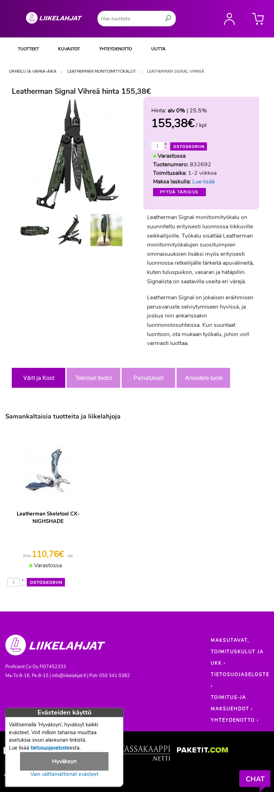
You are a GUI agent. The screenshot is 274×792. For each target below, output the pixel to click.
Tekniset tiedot (93, 378)
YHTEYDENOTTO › (235, 720)
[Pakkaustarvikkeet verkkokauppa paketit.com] (202, 751)
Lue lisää (203, 182)
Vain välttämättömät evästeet (64, 774)
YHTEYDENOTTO (115, 49)
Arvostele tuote (204, 378)
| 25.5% (187, 111)
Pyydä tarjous (179, 192)
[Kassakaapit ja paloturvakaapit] (144, 755)
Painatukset (148, 378)
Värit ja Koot (38, 378)
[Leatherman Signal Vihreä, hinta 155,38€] (75, 154)
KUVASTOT (69, 49)
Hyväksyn (64, 761)
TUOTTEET (28, 49)
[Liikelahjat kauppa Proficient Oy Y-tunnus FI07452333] (55, 648)
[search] (168, 18)
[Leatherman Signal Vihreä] (35, 230)
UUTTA (158, 49)
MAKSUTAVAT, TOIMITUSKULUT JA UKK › (237, 651)
